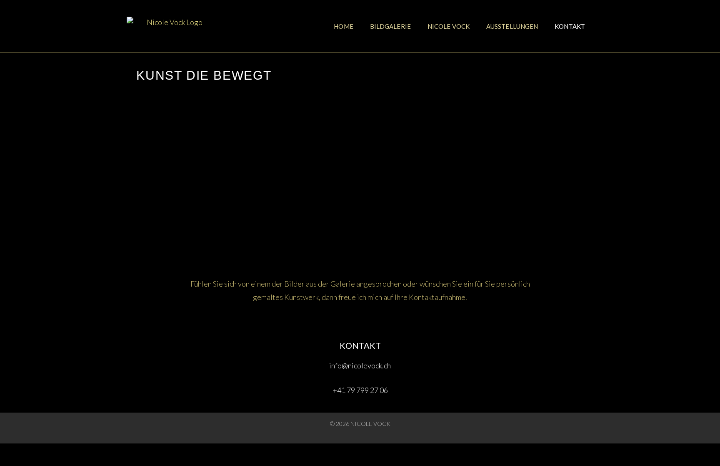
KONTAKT (570, 26)
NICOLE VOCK (449, 26)
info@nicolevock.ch (360, 365)
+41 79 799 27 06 (360, 390)
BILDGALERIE (390, 26)
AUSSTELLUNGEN (512, 26)
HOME (343, 26)
